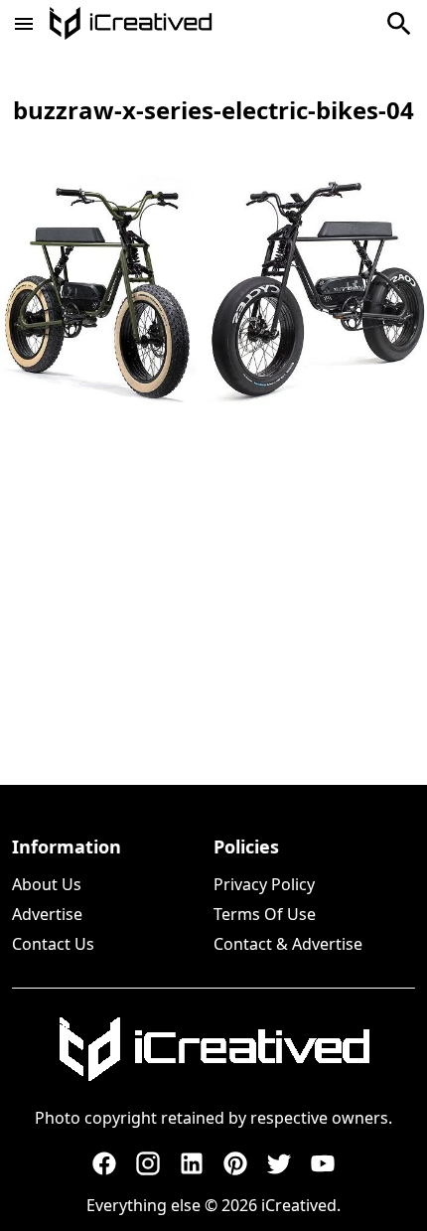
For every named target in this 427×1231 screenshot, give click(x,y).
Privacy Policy (264, 884)
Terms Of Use (265, 914)
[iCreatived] (213, 1049)
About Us (46, 884)
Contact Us (53, 944)
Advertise (47, 914)
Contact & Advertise (288, 944)
